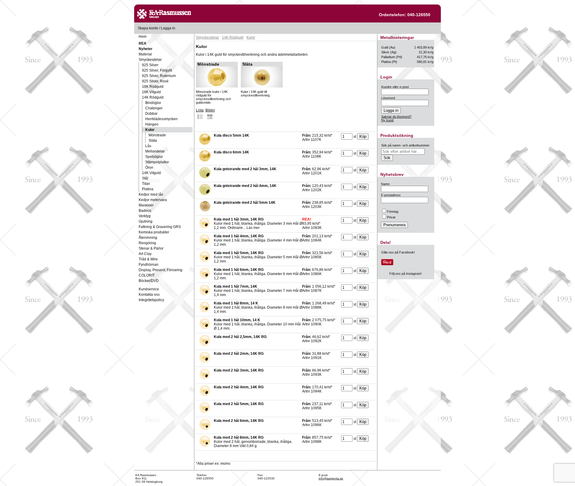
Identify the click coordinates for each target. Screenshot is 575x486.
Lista (200, 110)
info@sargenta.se (331, 478)
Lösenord (388, 98)
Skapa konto (148, 28)
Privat (391, 217)
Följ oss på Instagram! (405, 273)
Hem (142, 36)
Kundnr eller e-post (395, 87)
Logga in (168, 28)
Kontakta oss (149, 294)
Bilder (210, 110)
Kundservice (149, 289)
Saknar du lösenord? (396, 116)
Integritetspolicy (151, 300)
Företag (392, 211)
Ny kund (387, 120)
